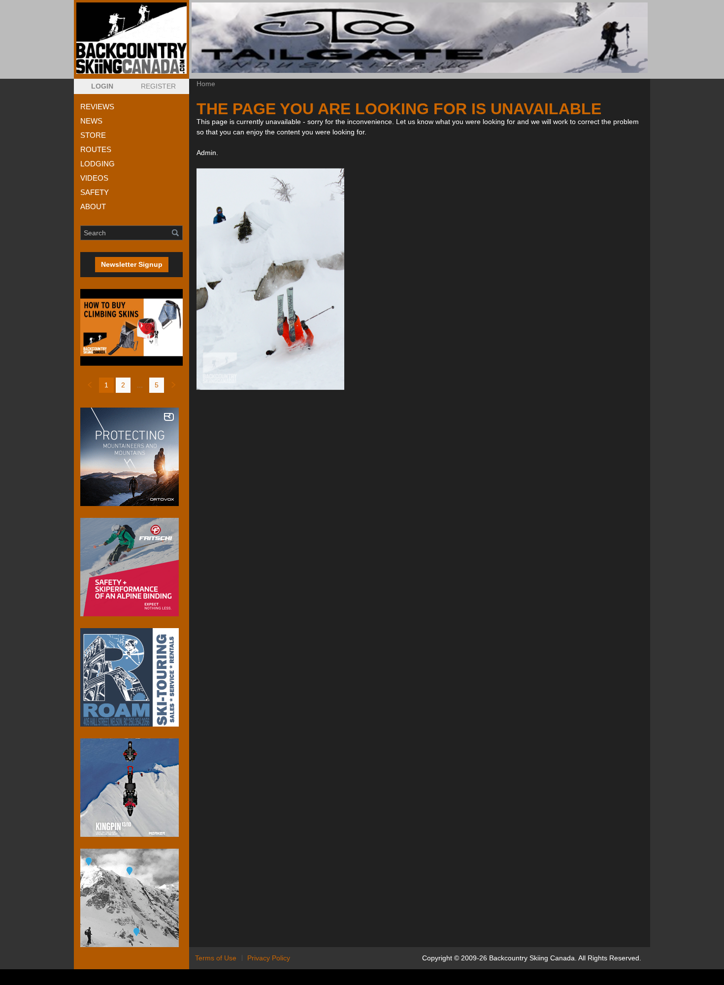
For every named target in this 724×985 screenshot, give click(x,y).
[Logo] (131, 38)
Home (206, 84)
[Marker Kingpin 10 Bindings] (131, 787)
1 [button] (106, 385)
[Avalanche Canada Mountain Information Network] (131, 898)
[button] (102, 86)
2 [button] (123, 385)
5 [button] (157, 385)
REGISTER (158, 86)
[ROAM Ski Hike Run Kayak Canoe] (131, 677)
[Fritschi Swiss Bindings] (131, 567)
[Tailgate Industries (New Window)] (420, 37)
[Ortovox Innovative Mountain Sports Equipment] (131, 457)
